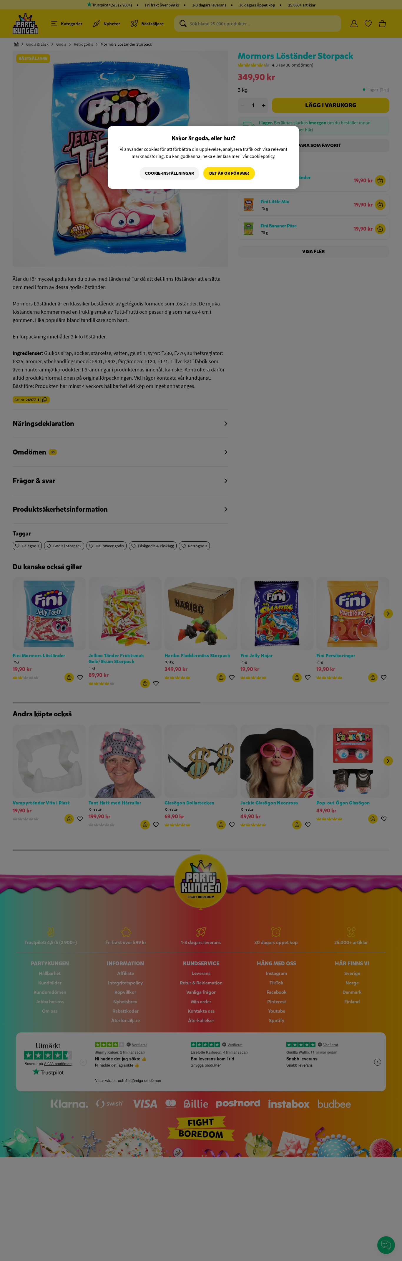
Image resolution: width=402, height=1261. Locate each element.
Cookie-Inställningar (169, 173)
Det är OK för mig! (229, 173)
